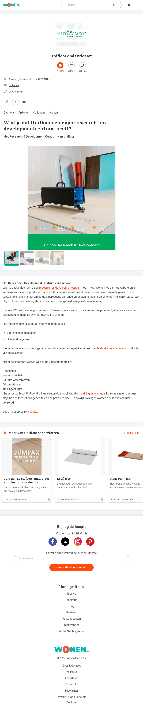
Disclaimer (71, 690)
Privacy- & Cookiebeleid (71, 697)
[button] (13, 198)
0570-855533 (16, 91)
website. (32, 411)
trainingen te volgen (93, 393)
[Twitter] (65, 541)
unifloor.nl (14, 85)
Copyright (71, 684)
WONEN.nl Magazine (71, 631)
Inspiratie (71, 600)
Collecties (39, 112)
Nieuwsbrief (71, 625)
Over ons (9, 112)
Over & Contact (71, 665)
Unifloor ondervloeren (16, 499)
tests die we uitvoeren (110, 348)
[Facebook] (52, 541)
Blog (71, 606)
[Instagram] (78, 541)
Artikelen (23, 112)
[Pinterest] (90, 541)
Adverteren (71, 678)
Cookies (71, 702)
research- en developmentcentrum (60, 287)
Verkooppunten (71, 618)
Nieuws (54, 112)
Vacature (71, 672)
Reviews (71, 612)
